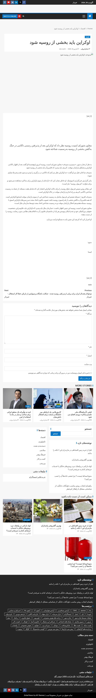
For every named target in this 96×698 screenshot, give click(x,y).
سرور (89, 622)
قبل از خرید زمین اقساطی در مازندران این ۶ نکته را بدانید (71, 584)
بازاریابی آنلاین (33, 614)
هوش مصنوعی (26, 625)
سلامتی (42, 450)
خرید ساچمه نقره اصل (69, 681)
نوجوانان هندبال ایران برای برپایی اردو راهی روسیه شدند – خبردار (70, 293)
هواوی (36, 625)
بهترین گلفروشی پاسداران (82, 460)
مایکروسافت (65, 625)
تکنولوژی (41, 441)
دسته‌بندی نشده (39, 446)
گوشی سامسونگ (38, 629)
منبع (90, 284)
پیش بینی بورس (53, 629)
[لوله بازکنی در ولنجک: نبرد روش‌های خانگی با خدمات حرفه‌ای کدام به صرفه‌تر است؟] (17, 510)
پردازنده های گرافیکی (84, 629)
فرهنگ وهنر (40, 454)
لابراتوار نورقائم (80, 684)
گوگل (27, 629)
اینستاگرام (67, 614)
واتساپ (14, 625)
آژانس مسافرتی (63, 610)
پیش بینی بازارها (67, 629)
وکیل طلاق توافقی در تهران (62, 684)
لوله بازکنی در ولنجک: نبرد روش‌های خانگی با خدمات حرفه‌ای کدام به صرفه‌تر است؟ (18, 528)
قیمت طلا (77, 625)
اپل (82, 614)
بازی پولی (9, 614)
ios (90, 610)
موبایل (55, 625)
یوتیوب (19, 629)
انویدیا (89, 614)
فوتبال (25, 622)
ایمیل (89, 355)
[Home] (90, 16)
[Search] (23, 16)
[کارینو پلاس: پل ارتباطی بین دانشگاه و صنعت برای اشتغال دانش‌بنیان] (48, 398)
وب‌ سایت (88, 364)
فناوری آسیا (35, 622)
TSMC (74, 610)
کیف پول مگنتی (54, 681)
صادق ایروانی (84, 49)
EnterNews (28, 695)
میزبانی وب (46, 625)
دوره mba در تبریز (86, 681)
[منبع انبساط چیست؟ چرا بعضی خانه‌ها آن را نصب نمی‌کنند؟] (78, 549)
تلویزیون (37, 618)
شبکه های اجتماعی (65, 622)
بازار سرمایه (56, 614)
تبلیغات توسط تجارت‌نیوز (83, 618)
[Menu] (83, 16)
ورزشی (42, 463)
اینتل (76, 614)
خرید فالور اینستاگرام (37, 477)
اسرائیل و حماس (15, 610)
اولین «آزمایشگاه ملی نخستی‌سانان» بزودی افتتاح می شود (80, 414)
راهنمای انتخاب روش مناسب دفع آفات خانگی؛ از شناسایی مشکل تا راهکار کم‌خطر (61, 602)
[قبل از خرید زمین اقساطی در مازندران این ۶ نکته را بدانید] (78, 510)
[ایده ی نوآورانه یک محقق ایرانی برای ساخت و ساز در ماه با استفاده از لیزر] (17, 398)
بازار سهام (45, 614)
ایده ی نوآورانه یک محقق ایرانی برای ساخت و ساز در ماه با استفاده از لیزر (19, 414)
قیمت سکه (87, 625)
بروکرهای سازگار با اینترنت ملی (34, 681)
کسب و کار (41, 459)
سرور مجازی (79, 622)
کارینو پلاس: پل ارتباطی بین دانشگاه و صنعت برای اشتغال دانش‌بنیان (49, 414)
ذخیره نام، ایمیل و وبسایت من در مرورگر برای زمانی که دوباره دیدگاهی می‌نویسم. (59, 373)
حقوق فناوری (25, 618)
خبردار (75, 2)
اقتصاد (87, 37)
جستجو (88, 429)
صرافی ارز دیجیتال (48, 622)
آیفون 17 (37, 610)
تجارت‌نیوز (67, 618)
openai (83, 610)
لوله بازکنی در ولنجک (43, 684)
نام (90, 347)
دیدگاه (89, 314)
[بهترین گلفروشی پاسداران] (48, 510)
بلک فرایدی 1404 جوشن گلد (64, 676)
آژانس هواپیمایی (48, 610)
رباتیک (16, 618)
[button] (83, 16)
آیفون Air (27, 610)
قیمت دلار (16, 622)
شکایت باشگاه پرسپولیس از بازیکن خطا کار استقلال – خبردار (26, 293)
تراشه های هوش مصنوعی (52, 618)
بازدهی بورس (20, 614)
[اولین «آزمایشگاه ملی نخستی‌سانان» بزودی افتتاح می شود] (78, 398)
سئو (8, 618)
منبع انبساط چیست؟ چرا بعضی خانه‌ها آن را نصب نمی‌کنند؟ (70, 597)
